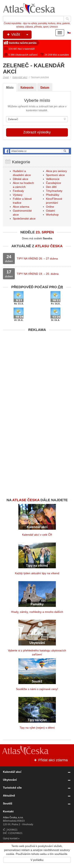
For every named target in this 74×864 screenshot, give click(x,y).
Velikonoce (52, 179)
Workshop (52, 214)
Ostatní (50, 210)
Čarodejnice (53, 182)
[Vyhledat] (67, 19)
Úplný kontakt (10, 838)
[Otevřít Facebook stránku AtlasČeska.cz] (37, 151)
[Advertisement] (37, 371)
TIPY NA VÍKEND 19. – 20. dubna (38, 273)
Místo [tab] (10, 87)
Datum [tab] (44, 87)
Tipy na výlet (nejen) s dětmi (37, 727)
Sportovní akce (55, 175)
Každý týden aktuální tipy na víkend (37, 573)
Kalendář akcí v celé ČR (37, 534)
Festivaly (18, 190)
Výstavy (17, 194)
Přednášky (52, 194)
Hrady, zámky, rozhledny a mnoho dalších (37, 611)
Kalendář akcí (19, 77)
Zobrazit (37, 132)
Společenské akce (24, 218)
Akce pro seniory (56, 171)
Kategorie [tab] (27, 87)
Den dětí (51, 186)
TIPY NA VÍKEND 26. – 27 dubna (37, 258)
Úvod (6, 77)
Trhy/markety (54, 190)
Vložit (15, 34)
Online (50, 206)
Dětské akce (20, 179)
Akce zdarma (21, 206)
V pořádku (37, 859)
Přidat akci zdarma (52, 760)
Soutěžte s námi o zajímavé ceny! (37, 689)
